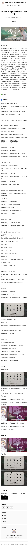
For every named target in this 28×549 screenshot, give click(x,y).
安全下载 (19, 5)
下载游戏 (4, 497)
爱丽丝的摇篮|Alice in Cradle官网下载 (15, 2)
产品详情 (9, 5)
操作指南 (14, 5)
